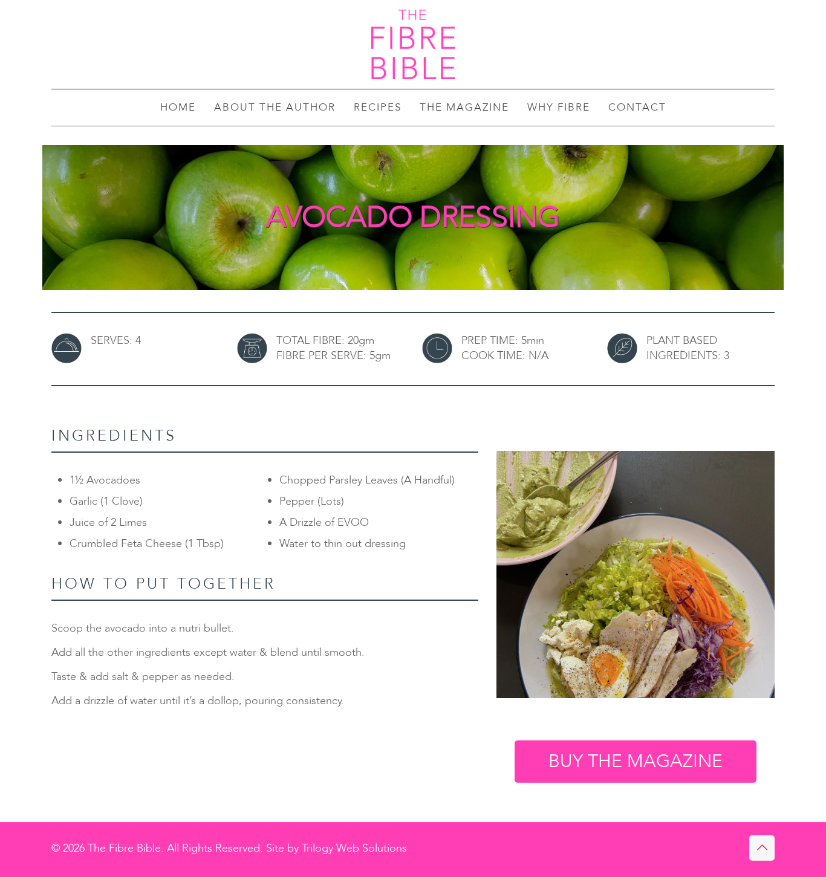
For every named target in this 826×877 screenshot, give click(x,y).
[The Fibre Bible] (413, 44)
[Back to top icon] (762, 848)
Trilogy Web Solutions (354, 848)
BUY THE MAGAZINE (635, 761)
